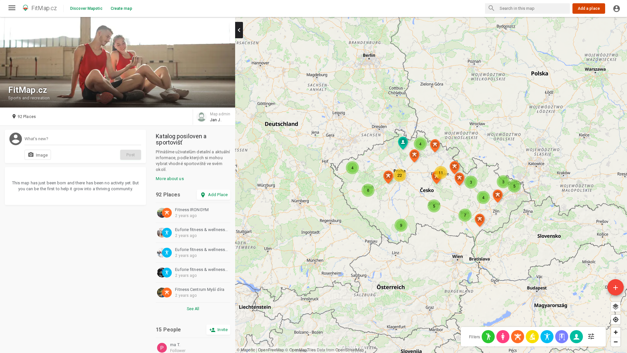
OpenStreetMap (349, 349)
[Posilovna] (517, 336)
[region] (431, 185)
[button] (470, 182)
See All (193, 309)
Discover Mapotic (86, 8)
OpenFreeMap (271, 349)
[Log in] (616, 8)
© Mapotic (246, 349)
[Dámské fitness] (502, 336)
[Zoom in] (615, 332)
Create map (121, 8)
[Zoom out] (615, 341)
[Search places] (491, 9)
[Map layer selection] (615, 306)
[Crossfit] (488, 336)
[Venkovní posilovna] (561, 336)
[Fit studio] (547, 336)
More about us (170, 178)
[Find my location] (615, 319)
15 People (168, 330)
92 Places (168, 195)
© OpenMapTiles (300, 349)
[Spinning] (532, 336)
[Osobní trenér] (576, 336)
